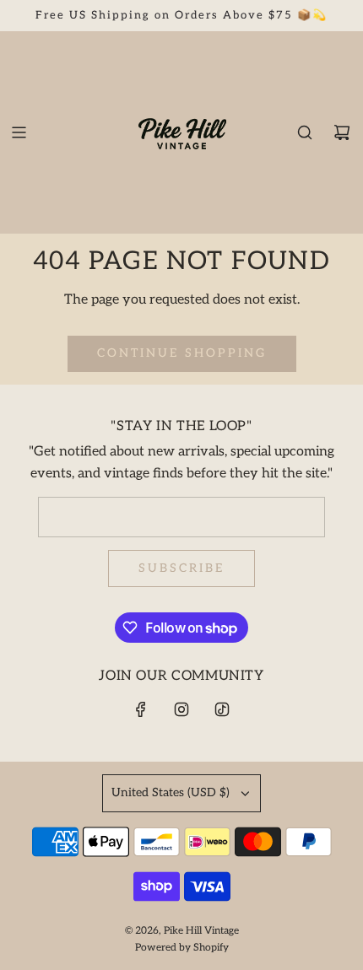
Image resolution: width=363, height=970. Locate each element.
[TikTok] (222, 709)
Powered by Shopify (182, 947)
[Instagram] (181, 709)
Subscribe (181, 568)
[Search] (304, 132)
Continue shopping (182, 353)
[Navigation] (18, 132)
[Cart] (341, 132)
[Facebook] (141, 709)
